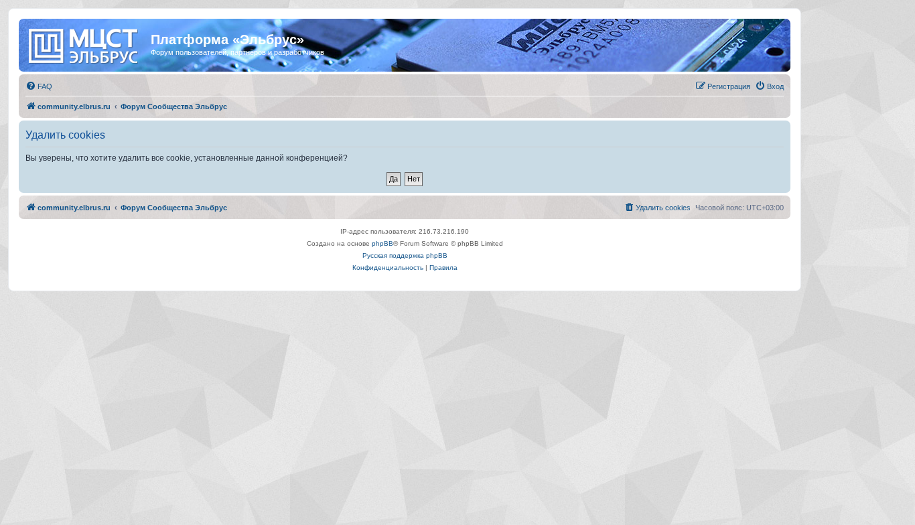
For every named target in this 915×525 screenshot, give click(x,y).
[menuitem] (38, 86)
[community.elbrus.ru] (86, 43)
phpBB (382, 243)
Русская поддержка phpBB (404, 255)
